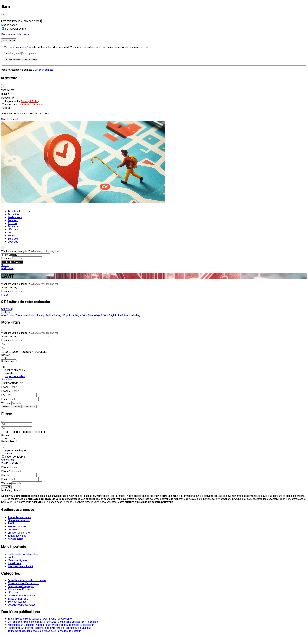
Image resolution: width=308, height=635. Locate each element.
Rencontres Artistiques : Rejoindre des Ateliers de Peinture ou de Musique (49, 627)
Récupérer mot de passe (15, 34)
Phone (5, 387)
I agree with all (25, 104)
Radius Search (9, 361)
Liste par (7, 312)
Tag (3, 366)
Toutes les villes (17, 535)
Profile (11, 523)
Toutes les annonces (19, 517)
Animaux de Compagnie (21, 586)
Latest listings (37, 315)
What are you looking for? (15, 251)
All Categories (16, 538)
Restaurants (15, 217)
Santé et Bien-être (18, 598)
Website (6, 403)
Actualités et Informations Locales (27, 580)
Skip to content (9, 119)
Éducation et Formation (20, 589)
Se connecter (9, 40)
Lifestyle (13, 229)
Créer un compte (44, 69)
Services (13, 238)
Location (6, 258)
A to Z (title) (8, 315)
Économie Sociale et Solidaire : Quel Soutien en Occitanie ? (41, 618)
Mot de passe (9, 24)
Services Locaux (17, 601)
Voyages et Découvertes (22, 604)
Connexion (13, 529)
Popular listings (72, 315)
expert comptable (15, 376)
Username (7, 89)
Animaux (13, 220)
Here (47, 113)
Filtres (5, 294)
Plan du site (14, 563)
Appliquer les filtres (11, 407)
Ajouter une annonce (19, 520)
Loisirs (12, 232)
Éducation (13, 226)
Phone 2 (6, 391)
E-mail (7, 53)
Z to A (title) (22, 315)
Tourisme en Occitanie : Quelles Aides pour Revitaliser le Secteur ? (45, 630)
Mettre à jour (29, 407)
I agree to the (23, 101)
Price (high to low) (113, 315)
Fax (3, 395)
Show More (7, 379)
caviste (9, 373)
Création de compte (19, 532)
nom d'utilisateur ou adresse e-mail (21, 20)
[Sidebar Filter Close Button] (2, 421)
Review (5, 354)
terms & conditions (32, 104)
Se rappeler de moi (15, 28)
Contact (12, 557)
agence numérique (15, 370)
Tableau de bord (17, 526)
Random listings (133, 315)
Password (7, 97)
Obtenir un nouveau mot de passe (21, 59)
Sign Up (6, 108)
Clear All (6, 487)
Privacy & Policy (30, 101)
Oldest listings (54, 315)
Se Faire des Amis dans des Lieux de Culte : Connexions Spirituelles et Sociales (53, 621)
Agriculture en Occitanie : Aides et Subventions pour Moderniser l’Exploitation (51, 624)
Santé (11, 235)
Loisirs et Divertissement (22, 595)
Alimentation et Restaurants (23, 583)
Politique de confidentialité (23, 554)
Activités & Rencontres (21, 211)
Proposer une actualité (20, 566)
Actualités (13, 214)
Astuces (12, 223)
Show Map (7, 308)
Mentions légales (17, 560)
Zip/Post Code (9, 383)
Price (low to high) (91, 315)
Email (5, 93)
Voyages (13, 241)
